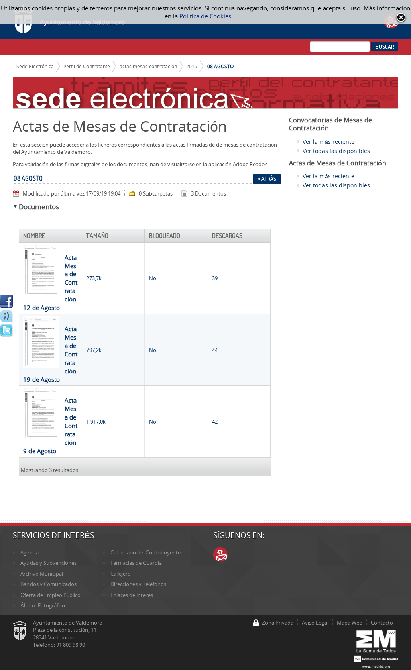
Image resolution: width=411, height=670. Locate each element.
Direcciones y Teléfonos (138, 584)
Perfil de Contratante (86, 66)
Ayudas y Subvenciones (48, 562)
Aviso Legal (315, 622)
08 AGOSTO (220, 66)
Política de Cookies (205, 16)
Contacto (382, 622)
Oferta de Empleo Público (50, 595)
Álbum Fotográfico (42, 605)
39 (215, 278)
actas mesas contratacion (148, 66)
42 (215, 421)
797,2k (94, 350)
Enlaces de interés (131, 595)
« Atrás (267, 178)
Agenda (29, 552)
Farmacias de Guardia (136, 562)
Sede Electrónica (35, 66)
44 (215, 350)
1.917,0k (96, 421)
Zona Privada (277, 622)
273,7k (94, 278)
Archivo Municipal (41, 573)
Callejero (120, 573)
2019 (191, 66)
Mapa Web (349, 622)
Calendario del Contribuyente (145, 552)
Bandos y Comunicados (48, 584)
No (152, 278)
